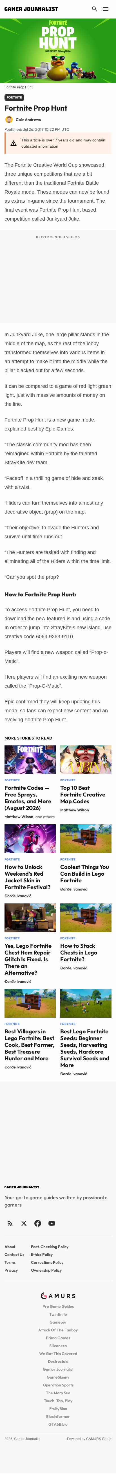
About (10, 1246)
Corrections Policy (47, 1262)
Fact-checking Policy (49, 1246)
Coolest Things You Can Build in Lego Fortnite (84, 873)
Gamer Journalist (58, 1369)
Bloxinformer (58, 1416)
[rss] (10, 1223)
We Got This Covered (58, 1353)
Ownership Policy (46, 1270)
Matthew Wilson (19, 816)
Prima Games (58, 1337)
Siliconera (58, 1345)
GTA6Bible (58, 1424)
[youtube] (51, 1223)
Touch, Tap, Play (58, 1400)
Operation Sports (58, 1385)
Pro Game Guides (58, 1306)
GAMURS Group (98, 1439)
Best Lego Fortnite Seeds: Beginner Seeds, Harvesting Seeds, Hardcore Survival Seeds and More (84, 1048)
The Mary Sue (58, 1392)
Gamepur (58, 1322)
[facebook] (37, 1223)
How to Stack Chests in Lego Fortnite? (78, 952)
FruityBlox (58, 1408)
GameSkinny (58, 1377)
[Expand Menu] (105, 9)
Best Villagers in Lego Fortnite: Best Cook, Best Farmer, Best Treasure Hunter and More (30, 1045)
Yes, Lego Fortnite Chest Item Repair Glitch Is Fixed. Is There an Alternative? (28, 959)
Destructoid (58, 1361)
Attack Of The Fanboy (58, 1330)
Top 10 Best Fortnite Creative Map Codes (82, 794)
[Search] (94, 9)
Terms (10, 1262)
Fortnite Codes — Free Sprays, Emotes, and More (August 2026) (28, 797)
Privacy (11, 1270)
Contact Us (14, 1254)
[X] (24, 1223)
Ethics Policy (42, 1254)
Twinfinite (58, 1314)
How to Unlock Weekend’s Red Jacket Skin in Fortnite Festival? (27, 877)
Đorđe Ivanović (18, 895)
